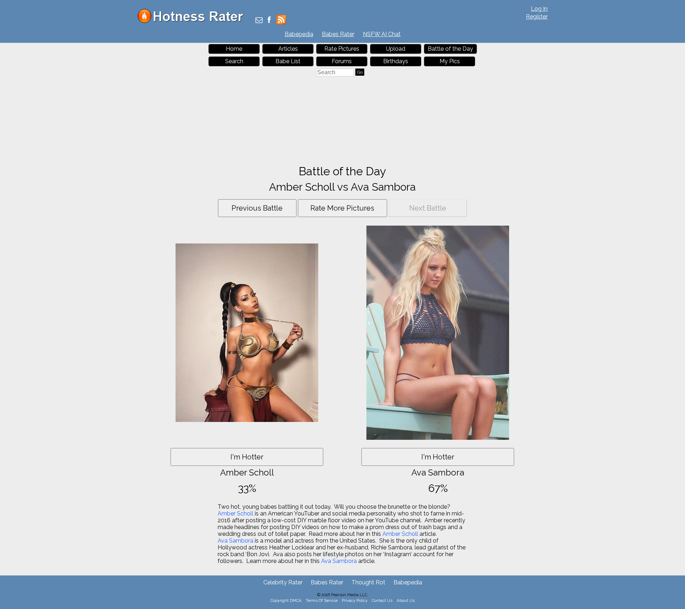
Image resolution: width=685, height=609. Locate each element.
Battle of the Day (450, 48)
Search (234, 61)
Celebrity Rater (283, 582)
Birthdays (395, 61)
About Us (406, 600)
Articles (288, 48)
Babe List (287, 61)
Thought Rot (368, 582)
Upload (395, 48)
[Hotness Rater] (193, 21)
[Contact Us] (259, 20)
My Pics (450, 61)
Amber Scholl (235, 513)
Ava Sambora (235, 540)
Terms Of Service (322, 600)
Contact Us (382, 600)
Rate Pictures (341, 48)
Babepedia (299, 34)
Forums (342, 61)
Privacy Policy (354, 600)
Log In (539, 8)
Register (537, 16)
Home (234, 48)
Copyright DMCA (285, 600)
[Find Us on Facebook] (269, 20)
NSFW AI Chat (382, 34)
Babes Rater (338, 34)
